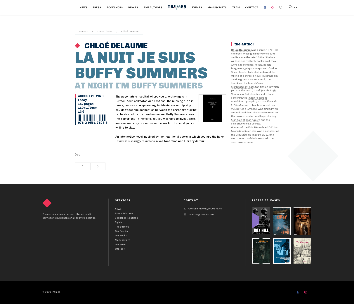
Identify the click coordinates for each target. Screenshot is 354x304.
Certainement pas (242, 86)
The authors (153, 7)
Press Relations (124, 213)
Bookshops (115, 7)
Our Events (121, 231)
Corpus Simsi (256, 79)
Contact (251, 7)
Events (197, 7)
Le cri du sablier (241, 131)
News (83, 7)
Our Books (121, 235)
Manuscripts (217, 7)
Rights (133, 7)
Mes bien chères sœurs (245, 120)
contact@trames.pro (201, 214)
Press (97, 7)
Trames (83, 31)
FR (296, 7)
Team (236, 7)
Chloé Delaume (130, 31)
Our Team (120, 244)
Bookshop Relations (126, 217)
